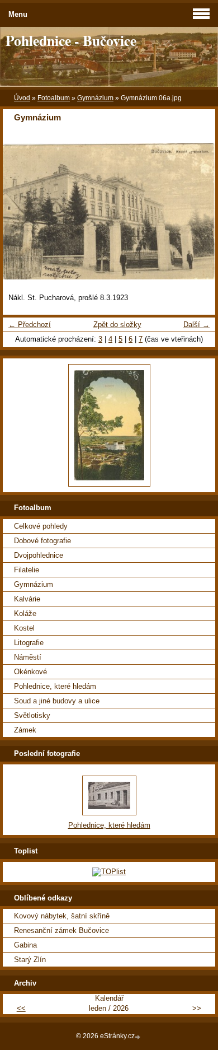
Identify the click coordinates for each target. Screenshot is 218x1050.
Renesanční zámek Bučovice (61, 930)
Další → (196, 324)
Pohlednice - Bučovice (71, 40)
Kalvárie (27, 599)
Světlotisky (32, 715)
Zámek (25, 730)
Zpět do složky (117, 324)
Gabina (25, 945)
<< (21, 1008)
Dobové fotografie (42, 540)
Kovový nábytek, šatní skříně (62, 916)
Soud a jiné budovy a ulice (56, 701)
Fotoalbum (53, 98)
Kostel (24, 628)
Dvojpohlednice (38, 555)
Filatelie (26, 570)
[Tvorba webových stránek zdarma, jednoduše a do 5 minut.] (139, 1036)
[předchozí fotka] (21, 211)
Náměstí (27, 657)
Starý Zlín (30, 959)
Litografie (29, 642)
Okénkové (30, 672)
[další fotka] (197, 211)
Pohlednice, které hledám (55, 686)
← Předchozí (29, 324)
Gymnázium (95, 98)
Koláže (25, 613)
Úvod (22, 98)
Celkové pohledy (41, 526)
